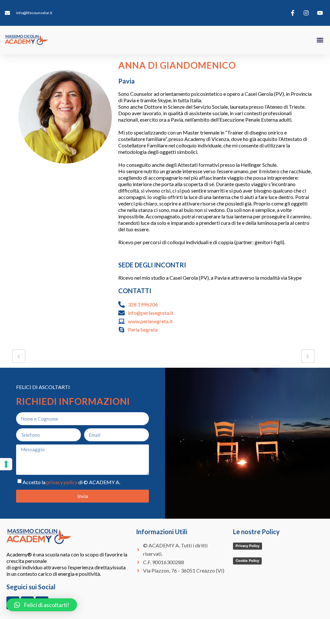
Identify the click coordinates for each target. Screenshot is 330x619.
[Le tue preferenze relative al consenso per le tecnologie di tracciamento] (6, 464)
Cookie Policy (247, 560)
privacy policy (61, 482)
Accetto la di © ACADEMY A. (71, 482)
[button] (320, 40)
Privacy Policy (247, 546)
